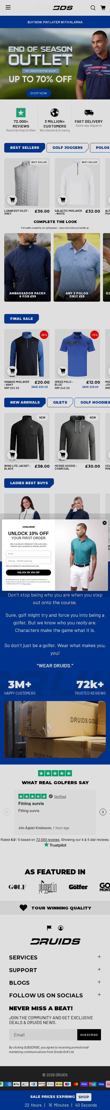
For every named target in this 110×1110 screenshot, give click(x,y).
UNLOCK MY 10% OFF (28, 572)
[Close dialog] (104, 523)
